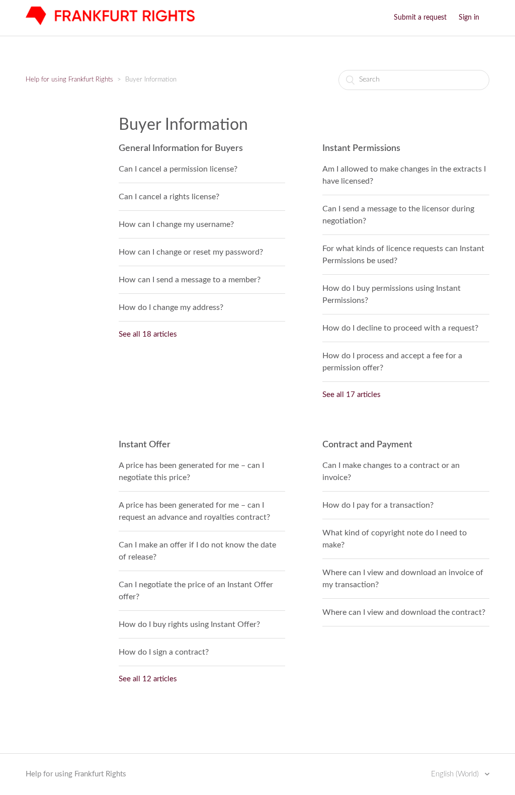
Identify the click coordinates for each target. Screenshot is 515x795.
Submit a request (420, 17)
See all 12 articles (148, 679)
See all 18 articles (148, 334)
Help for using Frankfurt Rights (69, 79)
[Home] (110, 23)
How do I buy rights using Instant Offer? (189, 624)
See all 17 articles (351, 395)
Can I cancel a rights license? (169, 197)
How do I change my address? (171, 307)
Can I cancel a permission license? (178, 169)
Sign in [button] (469, 17)
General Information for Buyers (181, 148)
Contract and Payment (367, 444)
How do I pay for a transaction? (378, 505)
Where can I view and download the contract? (403, 612)
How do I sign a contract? (164, 652)
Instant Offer (144, 444)
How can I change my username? (176, 224)
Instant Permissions (361, 148)
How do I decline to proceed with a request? (400, 328)
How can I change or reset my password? (191, 252)
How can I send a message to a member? (190, 280)
